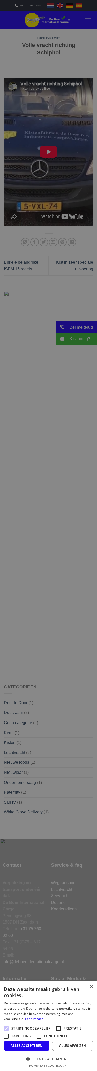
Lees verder (34, 1019)
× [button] (91, 987)
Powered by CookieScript (48, 1065)
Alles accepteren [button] (26, 1045)
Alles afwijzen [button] (72, 1045)
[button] (48, 1058)
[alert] (48, 535)
